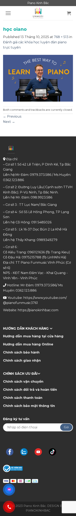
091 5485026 (41, 222)
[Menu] (8, 13)
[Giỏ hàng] (69, 13)
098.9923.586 (41, 197)
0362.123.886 (13, 180)
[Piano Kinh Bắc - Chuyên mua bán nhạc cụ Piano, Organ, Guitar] (38, 13)
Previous (12, 116)
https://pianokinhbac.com (38, 310)
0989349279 (47, 240)
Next (9, 122)
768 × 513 (61, 37)
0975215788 (31, 257)
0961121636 (36, 252)
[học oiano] (38, 78)
